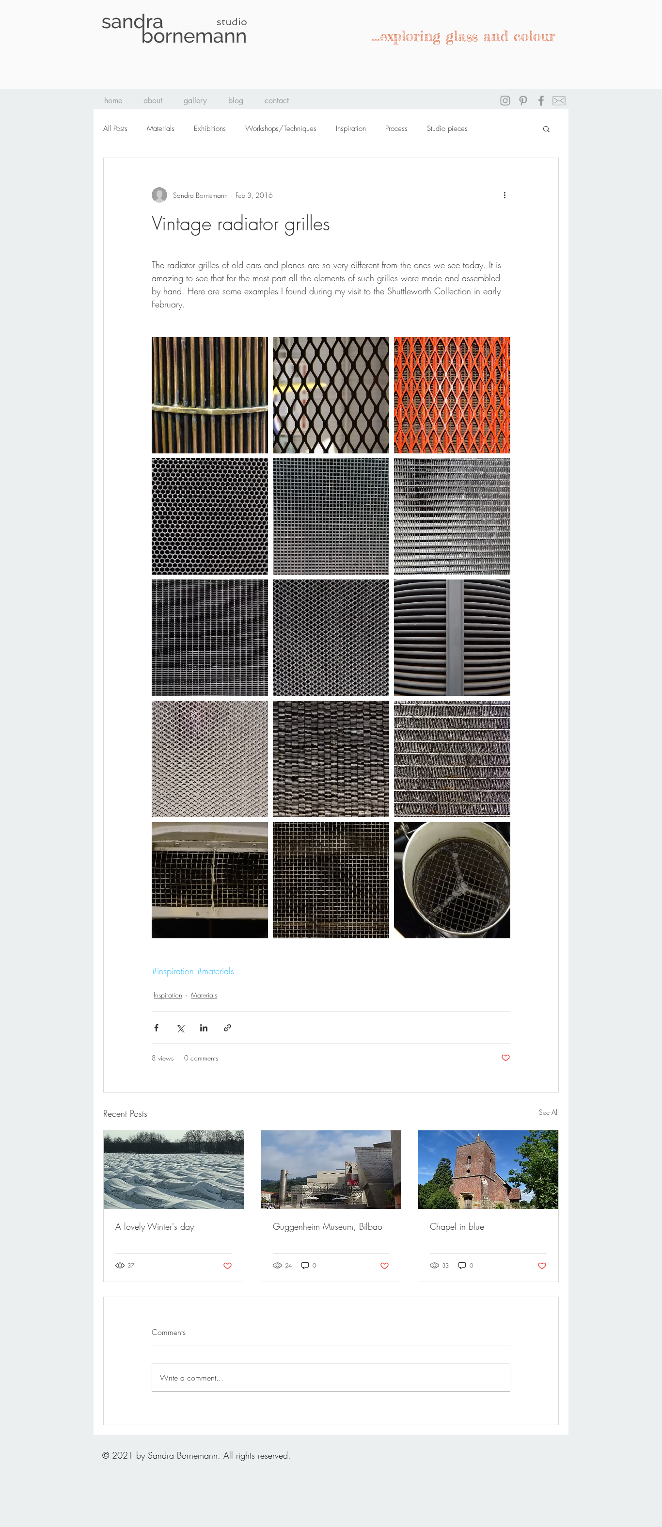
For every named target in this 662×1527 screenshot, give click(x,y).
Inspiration (351, 128)
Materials (160, 128)
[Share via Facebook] (156, 1027)
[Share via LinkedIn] (203, 1027)
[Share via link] (227, 1027)
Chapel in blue (457, 1226)
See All (549, 1112)
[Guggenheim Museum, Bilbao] (331, 1169)
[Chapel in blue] (488, 1169)
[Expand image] (210, 395)
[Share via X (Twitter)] (180, 1027)
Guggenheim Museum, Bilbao (327, 1226)
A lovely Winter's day (154, 1226)
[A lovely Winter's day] (174, 1169)
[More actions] (504, 195)
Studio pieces (447, 128)
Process (396, 128)
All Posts (115, 128)
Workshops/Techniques (280, 128)
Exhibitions (210, 128)
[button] (546, 128)
